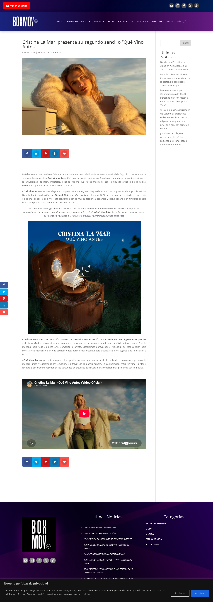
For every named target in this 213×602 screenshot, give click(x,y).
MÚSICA (149, 533)
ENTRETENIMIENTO (155, 523)
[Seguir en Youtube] (171, 5)
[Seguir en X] (190, 5)
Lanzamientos (53, 52)
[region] (106, 590)
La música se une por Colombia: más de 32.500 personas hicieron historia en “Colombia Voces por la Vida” (174, 98)
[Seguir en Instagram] (177, 5)
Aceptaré (200, 593)
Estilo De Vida (116, 21)
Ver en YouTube (18, 5)
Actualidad (138, 21)
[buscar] (184, 21)
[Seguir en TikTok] (196, 5)
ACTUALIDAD (152, 544)
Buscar (185, 42)
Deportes (158, 21)
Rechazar (180, 593)
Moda (97, 21)
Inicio (59, 21)
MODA (148, 528)
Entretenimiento (77, 21)
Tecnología (174, 21)
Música (41, 52)
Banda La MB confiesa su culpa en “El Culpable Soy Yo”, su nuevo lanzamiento (174, 66)
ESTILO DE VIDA (153, 539)
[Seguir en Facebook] (184, 5)
